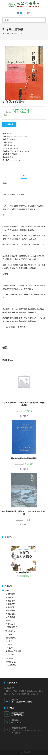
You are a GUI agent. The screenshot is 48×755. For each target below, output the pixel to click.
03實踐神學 (10, 600)
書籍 (8, 136)
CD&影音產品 (10, 631)
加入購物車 (9, 124)
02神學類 (9, 597)
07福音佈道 (10, 614)
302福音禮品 (11, 665)
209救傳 (9, 641)
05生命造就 (10, 607)
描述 (24, 176)
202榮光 (9, 634)
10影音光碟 (10, 624)
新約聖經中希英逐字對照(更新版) (24, 458)
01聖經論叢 (10, 594)
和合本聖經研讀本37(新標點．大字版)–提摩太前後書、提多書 (24, 403)
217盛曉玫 (10, 648)
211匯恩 (9, 644)
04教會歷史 (10, 604)
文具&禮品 (9, 658)
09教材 (8, 620)
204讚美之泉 (11, 638)
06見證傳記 (10, 610)
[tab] (24, 176)
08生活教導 (22, 136)
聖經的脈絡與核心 (24, 572)
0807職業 (14, 136)
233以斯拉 (10, 654)
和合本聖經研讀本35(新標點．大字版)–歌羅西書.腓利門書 (24, 512)
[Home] (3, 33)
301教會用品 (11, 662)
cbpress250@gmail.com (21, 702)
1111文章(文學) (12, 627)
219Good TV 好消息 (13, 651)
